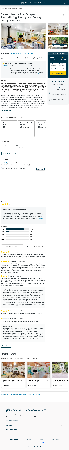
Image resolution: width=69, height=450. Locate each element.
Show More (6, 346)
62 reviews (5, 65)
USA (7, 394)
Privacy (41, 439)
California (28, 53)
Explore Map (40, 169)
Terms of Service (55, 439)
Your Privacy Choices (37, 442)
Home (3, 394)
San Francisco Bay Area (24, 394)
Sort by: (29, 246)
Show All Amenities (9, 153)
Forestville (16, 53)
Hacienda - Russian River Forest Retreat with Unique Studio (38, 380)
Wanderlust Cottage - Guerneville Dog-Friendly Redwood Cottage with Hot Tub (13, 380)
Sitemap (29, 439)
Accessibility (28, 442)
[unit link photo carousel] (13, 370)
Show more (6, 110)
